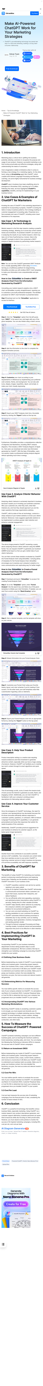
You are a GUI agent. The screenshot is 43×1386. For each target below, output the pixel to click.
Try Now (34, 13)
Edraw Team (14, 54)
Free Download (12, 69)
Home (3, 110)
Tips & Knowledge (13, 110)
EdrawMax (33, 265)
